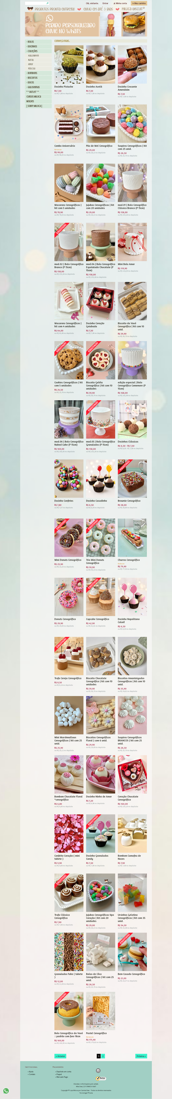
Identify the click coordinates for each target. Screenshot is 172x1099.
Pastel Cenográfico (96, 1033)
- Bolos (30, 41)
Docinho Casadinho (96, 500)
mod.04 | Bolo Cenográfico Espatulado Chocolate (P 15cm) (100, 267)
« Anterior (60, 1056)
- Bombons (31, 73)
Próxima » (141, 1056)
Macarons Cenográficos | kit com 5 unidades (67, 206)
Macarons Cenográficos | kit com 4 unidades (67, 325)
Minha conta (121, 3)
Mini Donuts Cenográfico (67, 559)
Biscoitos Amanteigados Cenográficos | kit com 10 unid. (131, 681)
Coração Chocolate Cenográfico (128, 798)
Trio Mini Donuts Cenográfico (95, 561)
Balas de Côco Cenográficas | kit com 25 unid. (100, 977)
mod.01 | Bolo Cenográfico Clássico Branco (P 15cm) (132, 206)
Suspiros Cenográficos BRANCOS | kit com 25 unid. (130, 740)
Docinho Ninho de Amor (99, 796)
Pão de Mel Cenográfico (99, 145)
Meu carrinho (140, 3)
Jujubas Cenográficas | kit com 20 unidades (100, 206)
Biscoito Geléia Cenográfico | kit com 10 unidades (99, 385)
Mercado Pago (62, 1077)
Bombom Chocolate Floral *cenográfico (68, 798)
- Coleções (31, 51)
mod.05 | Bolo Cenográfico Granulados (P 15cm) (100, 443)
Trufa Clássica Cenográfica (62, 916)
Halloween (33, 55)
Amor (30, 64)
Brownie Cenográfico (129, 500)
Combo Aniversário (64, 145)
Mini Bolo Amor (126, 264)
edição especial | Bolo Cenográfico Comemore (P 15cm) (132, 385)
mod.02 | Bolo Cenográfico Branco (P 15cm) (68, 265)
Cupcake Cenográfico (97, 618)
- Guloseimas (33, 87)
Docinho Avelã (94, 86)
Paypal (59, 1074)
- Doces (30, 82)
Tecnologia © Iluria (86, 1093)
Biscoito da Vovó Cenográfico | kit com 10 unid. (131, 326)
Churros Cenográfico (129, 559)
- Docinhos (31, 46)
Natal (31, 59)
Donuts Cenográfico (65, 618)
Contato (32, 1074)
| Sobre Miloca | (34, 106)
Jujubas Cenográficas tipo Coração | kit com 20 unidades (100, 917)
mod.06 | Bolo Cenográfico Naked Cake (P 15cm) (68, 443)
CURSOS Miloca (33, 96)
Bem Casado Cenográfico (131, 973)
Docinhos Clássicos (128, 441)
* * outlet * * (32, 91)
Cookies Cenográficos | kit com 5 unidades (68, 384)
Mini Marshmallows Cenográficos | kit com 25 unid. (68, 740)
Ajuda (31, 1071)
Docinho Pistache (63, 86)
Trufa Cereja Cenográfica (67, 678)
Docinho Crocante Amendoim (127, 88)
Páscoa (31, 68)
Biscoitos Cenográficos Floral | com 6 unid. (98, 739)
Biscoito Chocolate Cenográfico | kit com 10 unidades (99, 681)
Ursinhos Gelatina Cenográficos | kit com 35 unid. (131, 917)
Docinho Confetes (63, 500)
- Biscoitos (31, 77)
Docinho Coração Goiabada (95, 325)
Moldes (30, 101)
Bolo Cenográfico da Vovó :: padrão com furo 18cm (68, 1035)
